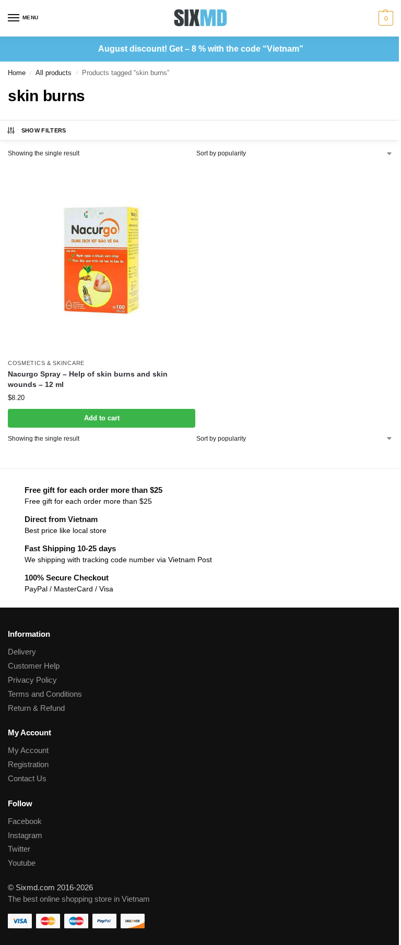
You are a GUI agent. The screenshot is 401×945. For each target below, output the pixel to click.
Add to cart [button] (102, 418)
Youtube (22, 863)
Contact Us (27, 778)
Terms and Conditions (45, 694)
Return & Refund (36, 708)
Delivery (22, 652)
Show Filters (43, 130)
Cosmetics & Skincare (46, 363)
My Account (28, 750)
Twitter (19, 849)
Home (17, 73)
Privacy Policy (32, 680)
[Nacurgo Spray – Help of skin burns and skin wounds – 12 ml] (101, 259)
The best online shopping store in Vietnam (79, 899)
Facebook (25, 821)
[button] (384, 18)
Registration (28, 764)
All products (54, 73)
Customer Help (34, 666)
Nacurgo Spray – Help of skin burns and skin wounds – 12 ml (88, 379)
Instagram (25, 835)
